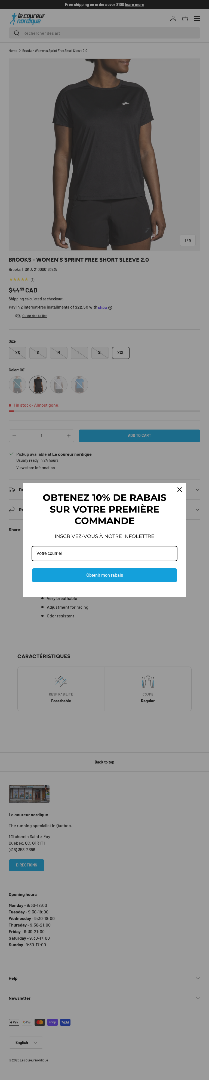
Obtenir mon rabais (104, 575)
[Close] (179, 489)
